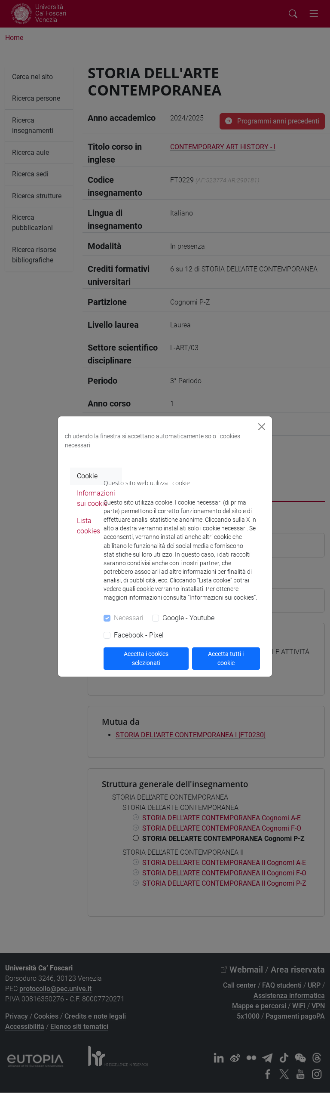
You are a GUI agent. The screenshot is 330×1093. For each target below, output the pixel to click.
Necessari (129, 618)
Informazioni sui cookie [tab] (96, 498)
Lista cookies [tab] (88, 526)
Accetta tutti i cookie (226, 658)
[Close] (262, 427)
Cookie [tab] (87, 476)
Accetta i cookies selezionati (146, 658)
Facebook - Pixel (139, 635)
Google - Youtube (188, 618)
